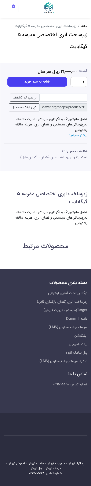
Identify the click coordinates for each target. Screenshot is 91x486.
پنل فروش (35, 468)
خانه (84, 26)
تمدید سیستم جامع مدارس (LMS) (63, 361)
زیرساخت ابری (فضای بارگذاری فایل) (45, 157)
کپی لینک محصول (24, 107)
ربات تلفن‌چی (78, 344)
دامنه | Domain (76, 318)
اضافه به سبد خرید (37, 81)
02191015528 (36, 473)
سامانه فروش (36, 463)
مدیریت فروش (56, 463)
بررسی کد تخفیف (25, 97)
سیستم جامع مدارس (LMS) (68, 327)
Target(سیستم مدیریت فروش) (65, 310)
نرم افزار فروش (76, 463)
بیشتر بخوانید (78, 135)
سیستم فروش (53, 468)
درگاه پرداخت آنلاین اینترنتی (67, 293)
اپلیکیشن (80, 335)
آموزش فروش (16, 463)
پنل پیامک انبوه (76, 352)
